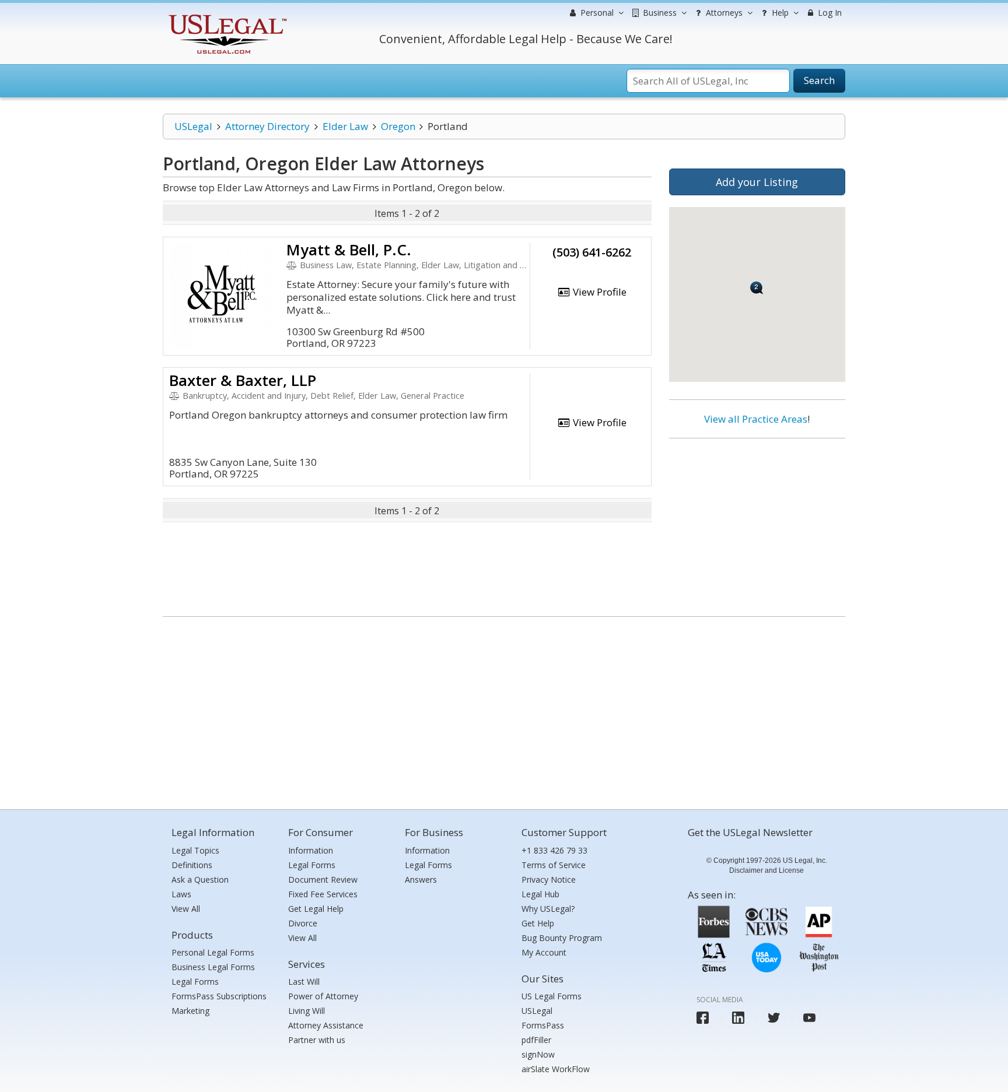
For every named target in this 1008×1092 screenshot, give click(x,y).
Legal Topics (195, 850)
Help (779, 12)
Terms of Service (554, 864)
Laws (181, 894)
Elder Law (345, 126)
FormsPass (543, 1025)
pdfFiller (536, 1039)
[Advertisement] (757, 523)
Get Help (538, 923)
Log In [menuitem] (829, 12)
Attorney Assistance (325, 1025)
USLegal (193, 126)
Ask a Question (200, 879)
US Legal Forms (552, 996)
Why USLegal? (548, 908)
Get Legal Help (316, 908)
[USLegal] (226, 16)
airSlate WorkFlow (556, 1069)
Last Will (304, 981)
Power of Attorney (323, 996)
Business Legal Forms (213, 966)
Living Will (306, 1010)
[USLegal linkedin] (738, 1018)
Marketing (190, 1010)
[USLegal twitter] (774, 1018)
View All (186, 908)
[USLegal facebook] (702, 1018)
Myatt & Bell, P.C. (348, 249)
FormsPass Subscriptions (219, 996)
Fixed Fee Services (323, 894)
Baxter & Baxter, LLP (242, 380)
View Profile (598, 292)
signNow (538, 1054)
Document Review (323, 879)
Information (310, 850)
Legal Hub (540, 894)
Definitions (192, 864)
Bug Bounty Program (562, 937)
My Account (544, 952)
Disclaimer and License (766, 870)
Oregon (398, 126)
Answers (421, 879)
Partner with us (316, 1039)
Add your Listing (757, 182)
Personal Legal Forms (213, 952)
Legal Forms (195, 981)
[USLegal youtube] (809, 1018)
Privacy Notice (549, 879)
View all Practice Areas (755, 419)
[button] (757, 287)
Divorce (302, 923)
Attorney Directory (267, 126)
